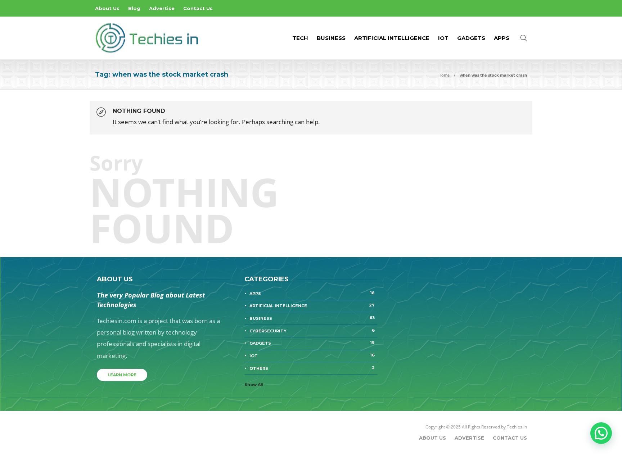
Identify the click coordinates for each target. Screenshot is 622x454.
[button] (601, 433)
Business (331, 38)
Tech (300, 38)
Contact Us (198, 8)
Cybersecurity (312, 330)
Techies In (517, 427)
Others (312, 368)
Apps (501, 38)
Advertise (162, 8)
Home (444, 75)
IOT (443, 38)
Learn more (122, 374)
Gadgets (471, 38)
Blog (134, 8)
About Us (107, 8)
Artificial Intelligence (391, 38)
